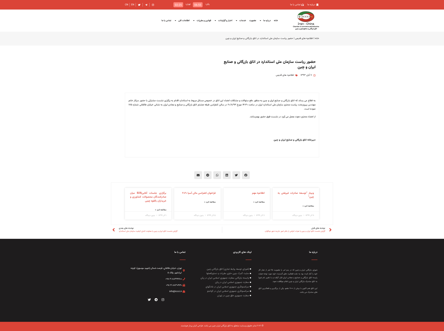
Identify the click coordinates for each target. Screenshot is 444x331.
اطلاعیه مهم (258, 193)
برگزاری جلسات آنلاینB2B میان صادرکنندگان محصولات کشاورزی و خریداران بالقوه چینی (148, 197)
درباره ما (267, 20)
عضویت (252, 20)
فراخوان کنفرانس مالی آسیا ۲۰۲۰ (199, 193)
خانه (276, 20)
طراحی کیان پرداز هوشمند (192, 326)
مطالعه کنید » (308, 206)
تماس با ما (166, 20)
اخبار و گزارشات (225, 20)
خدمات (242, 20)
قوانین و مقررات (204, 20)
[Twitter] (149, 299)
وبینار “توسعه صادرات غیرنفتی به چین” (296, 195)
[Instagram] (162, 299)
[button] (246, 175)
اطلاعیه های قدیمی (304, 38)
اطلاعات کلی (184, 20)
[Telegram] (156, 299)
